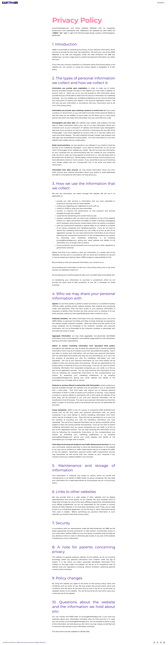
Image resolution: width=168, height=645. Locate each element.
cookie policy (80, 140)
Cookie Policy (66, 8)
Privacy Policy (35, 8)
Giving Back (160, 3)
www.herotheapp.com (60, 28)
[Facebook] (154, 642)
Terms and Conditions (51, 8)
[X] (157, 642)
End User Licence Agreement (85, 8)
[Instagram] (161, 642)
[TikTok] (164, 642)
